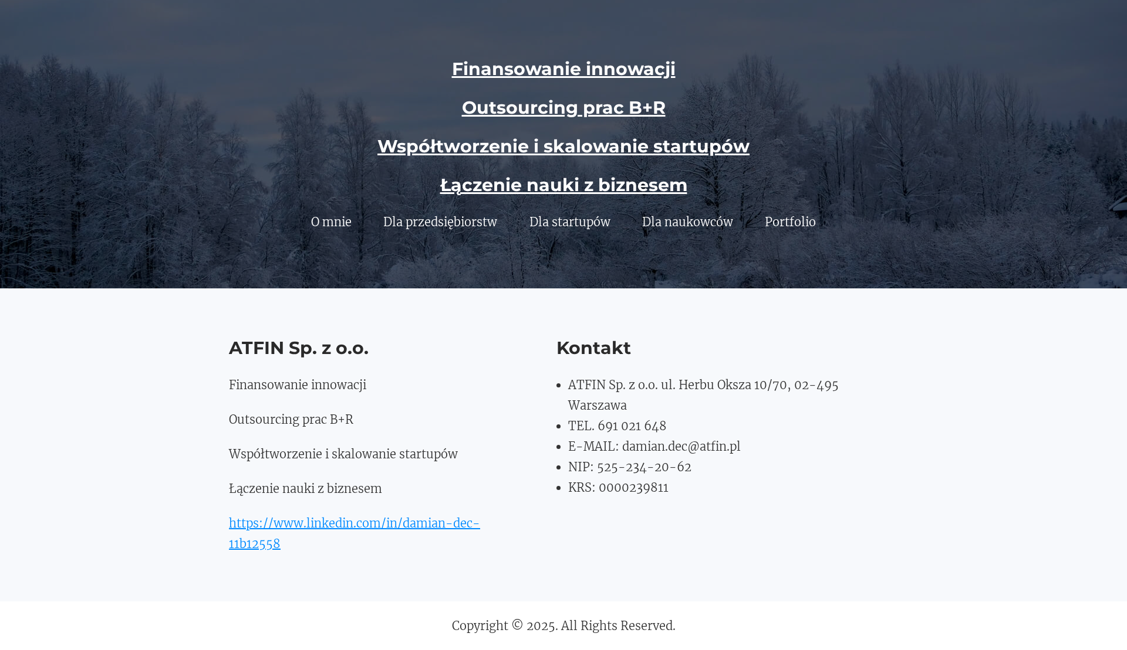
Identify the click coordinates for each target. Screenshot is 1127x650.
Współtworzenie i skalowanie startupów (563, 146)
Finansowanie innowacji (564, 69)
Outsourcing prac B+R (564, 107)
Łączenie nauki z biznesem (563, 185)
